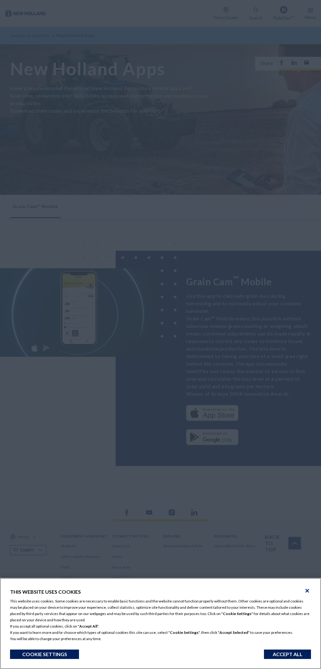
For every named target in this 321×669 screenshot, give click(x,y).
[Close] (307, 591)
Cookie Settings (44, 654)
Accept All (288, 654)
